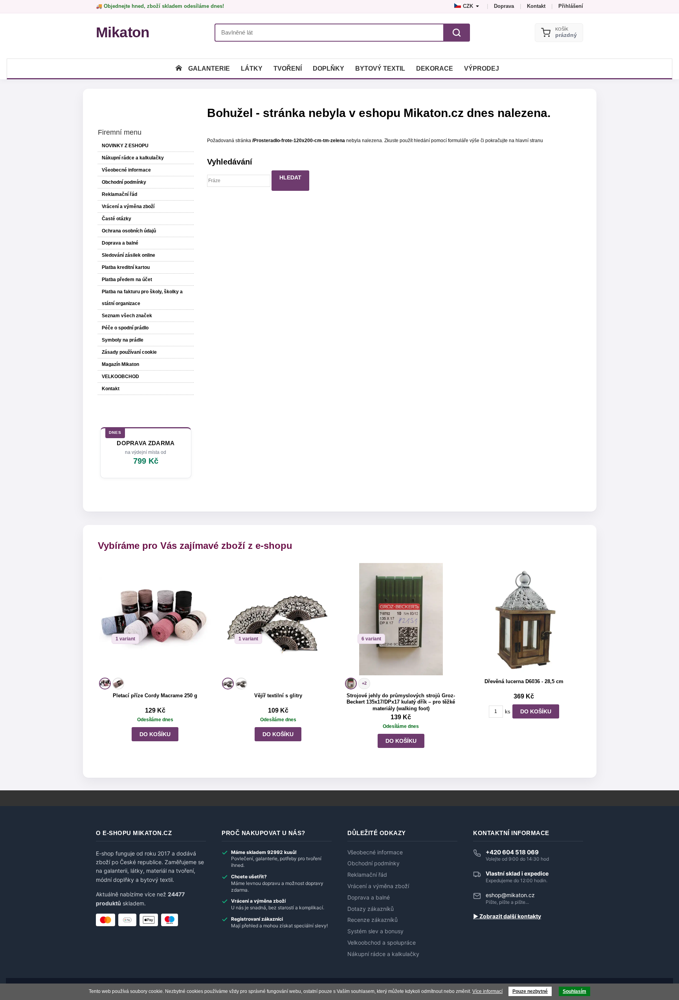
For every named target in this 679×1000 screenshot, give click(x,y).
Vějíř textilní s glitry (278, 695)
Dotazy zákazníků (370, 909)
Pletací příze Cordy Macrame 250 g (155, 695)
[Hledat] (456, 33)
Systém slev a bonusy (375, 931)
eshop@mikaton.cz (510, 895)
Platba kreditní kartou (126, 267)
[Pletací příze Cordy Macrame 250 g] (155, 619)
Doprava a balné (120, 243)
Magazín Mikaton (120, 364)
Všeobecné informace (126, 170)
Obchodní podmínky (124, 182)
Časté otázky (116, 218)
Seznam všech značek (127, 315)
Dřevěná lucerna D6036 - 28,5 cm (523, 681)
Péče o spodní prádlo (125, 328)
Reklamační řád (119, 194)
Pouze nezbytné (530, 991)
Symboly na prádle (122, 340)
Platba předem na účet (127, 279)
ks (507, 712)
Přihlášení (570, 6)
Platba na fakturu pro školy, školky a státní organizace (142, 297)
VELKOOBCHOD (120, 376)
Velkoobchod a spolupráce (381, 943)
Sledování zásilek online (128, 255)
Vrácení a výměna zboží (128, 206)
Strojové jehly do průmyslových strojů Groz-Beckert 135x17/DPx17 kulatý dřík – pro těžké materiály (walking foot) (401, 702)
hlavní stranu (529, 140)
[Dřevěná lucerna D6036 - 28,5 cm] (524, 619)
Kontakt (536, 6)
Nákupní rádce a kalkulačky (383, 954)
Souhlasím (574, 991)
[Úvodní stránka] (179, 68)
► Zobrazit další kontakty (507, 916)
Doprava (504, 6)
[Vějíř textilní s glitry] (278, 619)
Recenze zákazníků (372, 920)
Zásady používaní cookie (129, 352)
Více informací (487, 991)
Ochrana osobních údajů (129, 231)
